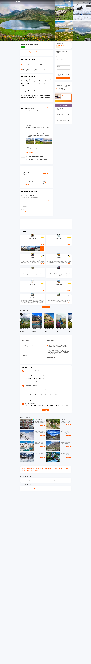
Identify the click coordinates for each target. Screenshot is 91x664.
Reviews (40, 104)
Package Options (28, 104)
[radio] (36, 174)
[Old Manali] (53, 457)
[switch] (36, 111)
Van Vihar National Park (39, 468)
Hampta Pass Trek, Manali (48, 328)
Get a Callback (63, 100)
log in (44, 224)
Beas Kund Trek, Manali (24, 328)
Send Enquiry (63, 78)
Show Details (26, 184)
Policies (45, 104)
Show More (46, 307)
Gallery (89, 6)
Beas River (36, 470)
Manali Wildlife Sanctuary (30, 468)
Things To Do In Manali (42, 488)
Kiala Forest (24, 470)
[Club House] (53, 424)
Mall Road (23, 468)
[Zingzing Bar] (53, 435)
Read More (49, 200)
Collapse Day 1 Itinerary (29, 152)
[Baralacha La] (27, 446)
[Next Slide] (71, 320)
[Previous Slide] (20, 320)
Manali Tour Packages (25, 488)
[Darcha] (53, 446)
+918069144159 (60, 88)
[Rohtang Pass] (27, 435)
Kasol (28, 470)
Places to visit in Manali (51, 488)
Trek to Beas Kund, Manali (36, 328)
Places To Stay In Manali (34, 488)
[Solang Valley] (27, 457)
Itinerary (23, 104)
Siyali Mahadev (66, 468)
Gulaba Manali (60, 468)
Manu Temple (55, 468)
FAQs (50, 104)
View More (45, 410)
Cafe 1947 (32, 470)
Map (34, 104)
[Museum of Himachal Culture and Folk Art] (27, 424)
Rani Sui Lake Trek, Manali (60, 328)
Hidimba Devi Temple (48, 468)
